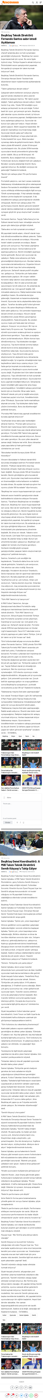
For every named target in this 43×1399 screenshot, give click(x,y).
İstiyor (13, 736)
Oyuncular (13, 1315)
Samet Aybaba (24, 1315)
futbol (4, 1315)
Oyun (20, 736)
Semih (34, 1315)
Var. (33, 736)
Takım (27, 736)
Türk (4, 1320)
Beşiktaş (5, 736)
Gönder (7, 822)
